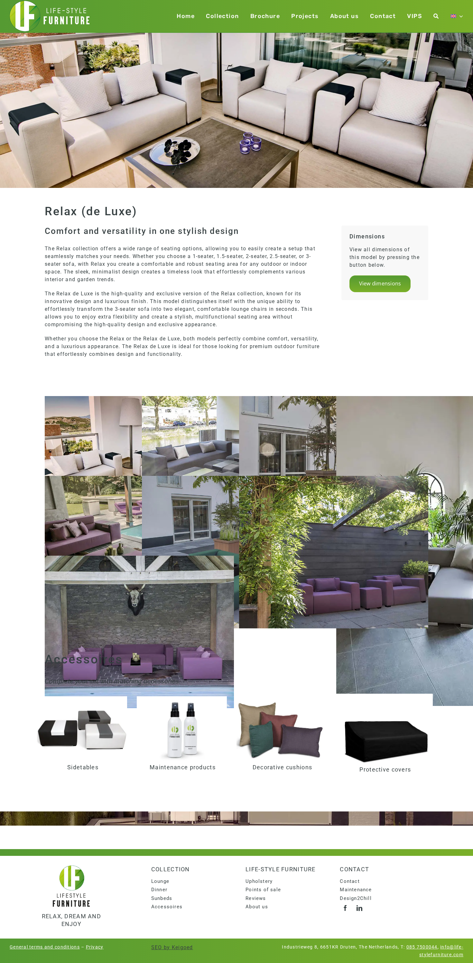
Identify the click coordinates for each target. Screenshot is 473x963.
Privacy (95, 946)
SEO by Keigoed (172, 947)
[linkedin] (359, 908)
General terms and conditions (45, 946)
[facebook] (345, 908)
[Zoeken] (436, 16)
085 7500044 (422, 946)
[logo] (71, 868)
